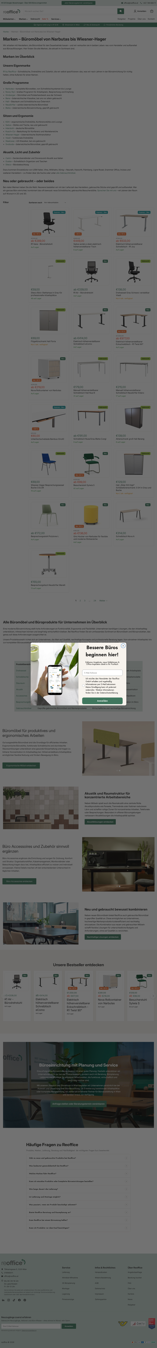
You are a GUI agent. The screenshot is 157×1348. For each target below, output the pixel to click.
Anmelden (102, 700)
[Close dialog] (123, 646)
